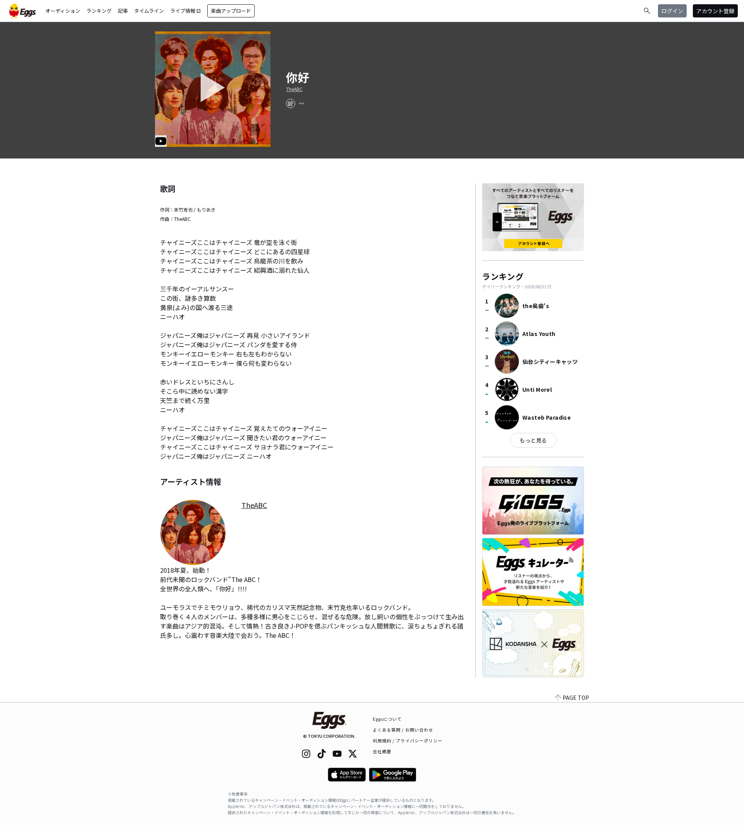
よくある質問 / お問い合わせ (403, 730)
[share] (290, 103)
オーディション (62, 10)
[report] (301, 103)
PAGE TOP (576, 697)
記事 (123, 10)
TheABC (294, 89)
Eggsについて (387, 719)
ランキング (99, 10)
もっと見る (533, 440)
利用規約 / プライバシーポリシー (408, 740)
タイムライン (149, 10)
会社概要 (382, 751)
